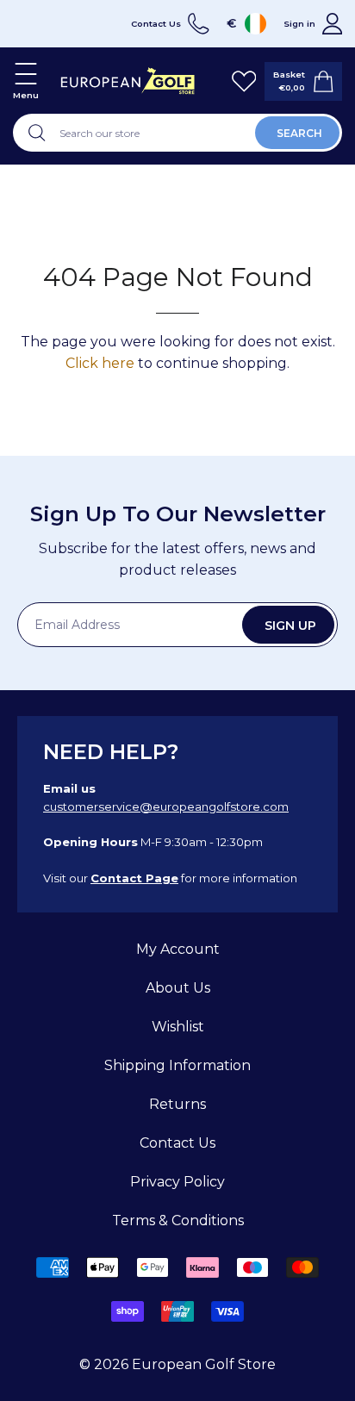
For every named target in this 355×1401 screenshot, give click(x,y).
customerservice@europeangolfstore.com (166, 806)
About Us (178, 988)
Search (299, 133)
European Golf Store (204, 1364)
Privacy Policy (177, 1182)
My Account (178, 949)
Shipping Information (177, 1065)
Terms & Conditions (178, 1220)
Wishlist (178, 1026)
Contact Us (177, 1143)
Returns (177, 1104)
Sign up (290, 625)
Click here (99, 363)
